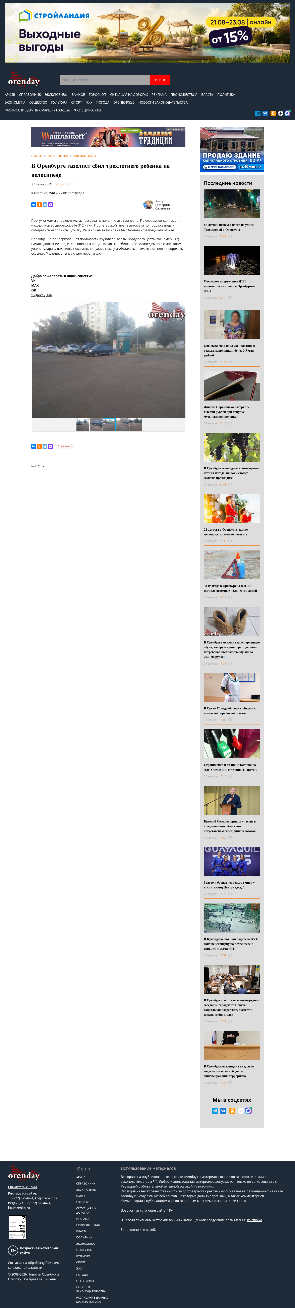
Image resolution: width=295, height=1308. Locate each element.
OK (33, 290)
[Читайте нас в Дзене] (281, 113)
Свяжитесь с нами (22, 1187)
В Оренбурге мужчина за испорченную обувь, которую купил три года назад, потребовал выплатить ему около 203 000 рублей (232, 649)
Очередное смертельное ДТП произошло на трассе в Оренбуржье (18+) (229, 286)
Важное (78, 94)
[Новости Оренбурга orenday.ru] (24, 79)
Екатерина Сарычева (163, 206)
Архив (10, 94)
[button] (36, 360)
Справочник (30, 94)
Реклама (159, 94)
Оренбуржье (123, 102)
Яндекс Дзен (41, 295)
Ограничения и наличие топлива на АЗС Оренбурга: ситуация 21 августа (230, 767)
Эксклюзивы (56, 94)
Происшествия (184, 94)
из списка (254, 1220)
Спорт (76, 102)
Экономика (15, 102)
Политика (226, 94)
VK (33, 280)
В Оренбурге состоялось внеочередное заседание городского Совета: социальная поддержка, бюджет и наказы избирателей (231, 1007)
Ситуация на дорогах (129, 94)
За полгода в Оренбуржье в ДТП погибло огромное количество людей (230, 588)
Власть (207, 94)
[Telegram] (45, 204)
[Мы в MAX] (287, 113)
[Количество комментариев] (234, 236)
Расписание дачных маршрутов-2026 (37, 110)
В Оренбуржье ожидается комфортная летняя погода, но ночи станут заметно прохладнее (231, 473)
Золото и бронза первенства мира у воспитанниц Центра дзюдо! (229, 884)
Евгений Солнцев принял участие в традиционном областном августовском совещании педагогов (230, 826)
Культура (59, 102)
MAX (35, 285)
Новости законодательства (163, 102)
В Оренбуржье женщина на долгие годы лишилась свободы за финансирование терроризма (229, 1071)
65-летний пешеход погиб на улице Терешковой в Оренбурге (229, 227)
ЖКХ (89, 102)
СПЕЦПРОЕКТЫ (89, 110)
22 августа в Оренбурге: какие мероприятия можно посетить (226, 531)
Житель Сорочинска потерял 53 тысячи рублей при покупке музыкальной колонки (227, 412)
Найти (160, 80)
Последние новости (228, 183)
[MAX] (50, 204)
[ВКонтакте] (33, 204)
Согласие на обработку (26, 1262)
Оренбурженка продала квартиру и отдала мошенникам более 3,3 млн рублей (229, 350)
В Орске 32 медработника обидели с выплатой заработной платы (230, 710)
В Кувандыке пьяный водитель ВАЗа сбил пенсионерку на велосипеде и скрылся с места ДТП (231, 944)
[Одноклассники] (39, 204)
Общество (38, 102)
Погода (102, 102)
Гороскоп (97, 94)
